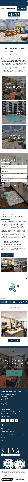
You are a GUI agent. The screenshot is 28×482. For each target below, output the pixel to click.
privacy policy (13, 185)
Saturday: (4, 414)
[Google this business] (16, 420)
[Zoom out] (26, 281)
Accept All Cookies (7, 479)
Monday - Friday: (6, 412)
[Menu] (2, 8)
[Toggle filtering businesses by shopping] (6, 302)
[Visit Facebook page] (3, 420)
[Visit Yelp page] (7, 420)
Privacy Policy (5, 429)
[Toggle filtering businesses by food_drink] (2, 302)
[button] (27, 2)
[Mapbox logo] (3, 298)
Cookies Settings (20, 479)
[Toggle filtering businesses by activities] (10, 302)
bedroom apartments (13, 61)
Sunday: (3, 416)
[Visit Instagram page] (12, 420)
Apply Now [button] (14, 373)
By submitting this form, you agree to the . (14, 184)
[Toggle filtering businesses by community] (14, 302)
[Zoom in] (26, 278)
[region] (14, 475)
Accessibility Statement (8, 431)
